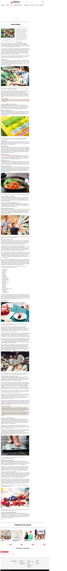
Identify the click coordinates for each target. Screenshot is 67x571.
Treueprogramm (22, 560)
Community (41, 5)
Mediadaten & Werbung (30, 561)
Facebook (37, 560)
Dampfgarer (26, 5)
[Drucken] (13, 40)
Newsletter (21, 561)
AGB (28, 563)
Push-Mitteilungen (22, 562)
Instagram (37, 563)
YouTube (37, 562)
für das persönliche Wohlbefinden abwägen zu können (12, 386)
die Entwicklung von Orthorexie (16, 464)
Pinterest (37, 561)
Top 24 (11, 5)
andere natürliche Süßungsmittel (19, 143)
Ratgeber (32, 5)
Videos (36, 5)
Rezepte (3, 5)
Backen (7, 5)
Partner (28, 562)
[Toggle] (42, 2)
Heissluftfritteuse (18, 5)
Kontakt (28, 560)
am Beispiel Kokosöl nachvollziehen (20, 483)
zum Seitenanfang (14, 561)
